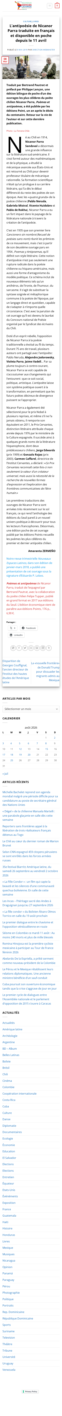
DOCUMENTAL (49, 1401)
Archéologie (9, 1036)
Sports (6, 1325)
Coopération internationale (19, 1093)
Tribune (7, 1350)
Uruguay (7, 1363)
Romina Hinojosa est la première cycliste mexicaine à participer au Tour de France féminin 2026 (27, 948)
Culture (27, 21)
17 (3, 754)
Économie (8, 1145)
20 (29, 754)
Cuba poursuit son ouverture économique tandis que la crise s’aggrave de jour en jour (29, 986)
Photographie (11, 1292)
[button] (49, 5)
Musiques (8, 1254)
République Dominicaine (17, 1318)
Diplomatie (9, 1126)
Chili (5, 1074)
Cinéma (7, 1081)
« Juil (5, 773)
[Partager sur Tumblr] (49, 648)
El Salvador (9, 1158)
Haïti (5, 1222)
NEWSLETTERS (32, 1401)
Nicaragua (8, 1260)
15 (46, 749)
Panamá (7, 1273)
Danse (6, 1119)
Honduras (8, 1235)
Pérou (6, 1286)
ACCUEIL (9, 1401)
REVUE (19, 1401)
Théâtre (7, 1344)
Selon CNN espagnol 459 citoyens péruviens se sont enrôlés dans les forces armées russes (29, 856)
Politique (8, 1299)
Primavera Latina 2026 (38, 1404)
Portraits (8, 1305)
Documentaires (12, 1132)
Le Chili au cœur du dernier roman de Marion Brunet (30, 843)
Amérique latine (12, 1029)
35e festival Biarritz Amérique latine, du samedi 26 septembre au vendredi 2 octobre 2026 (30, 871)
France (6, 1209)
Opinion (7, 1267)
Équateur (8, 1183)
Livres (35, 21)
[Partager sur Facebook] (19, 648)
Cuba (5, 1106)
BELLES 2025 (17, 1404)
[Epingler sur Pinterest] (37, 648)
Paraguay (8, 1280)
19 (20, 754)
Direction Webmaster (43, 49)
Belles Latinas (10, 1055)
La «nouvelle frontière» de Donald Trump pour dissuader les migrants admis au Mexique (45, 671)
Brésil (5, 1068)
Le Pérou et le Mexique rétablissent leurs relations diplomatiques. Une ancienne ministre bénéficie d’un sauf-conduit (27, 973)
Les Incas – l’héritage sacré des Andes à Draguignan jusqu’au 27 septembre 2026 (27, 903)
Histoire (7, 1228)
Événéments (10, 1196)
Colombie (8, 1087)
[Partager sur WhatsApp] (13, 648)
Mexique (7, 1248)
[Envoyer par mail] (31, 648)
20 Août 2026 (39, 1406)
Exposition (9, 1203)
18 (11, 754)
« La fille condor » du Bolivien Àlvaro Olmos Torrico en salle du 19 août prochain (29, 914)
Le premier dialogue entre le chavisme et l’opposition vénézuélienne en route (27, 924)
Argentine (8, 1042)
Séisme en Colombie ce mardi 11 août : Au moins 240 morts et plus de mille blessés (28, 935)
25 (11, 760)
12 (20, 749)
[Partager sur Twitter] (25, 648)
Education (8, 1151)
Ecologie (7, 1138)
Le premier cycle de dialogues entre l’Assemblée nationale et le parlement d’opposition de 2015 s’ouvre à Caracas (26, 999)
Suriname (8, 1331)
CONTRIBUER (23, 1406)
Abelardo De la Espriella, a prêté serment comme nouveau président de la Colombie (28, 961)
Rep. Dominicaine (13, 1312)
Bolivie (6, 1061)
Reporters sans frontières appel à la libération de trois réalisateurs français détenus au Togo (26, 830)
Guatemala (9, 1215)
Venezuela (8, 1370)
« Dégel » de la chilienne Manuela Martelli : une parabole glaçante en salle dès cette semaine (28, 815)
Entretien (8, 1177)
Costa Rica (8, 1100)
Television (8, 1337)
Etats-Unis (8, 1190)
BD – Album (9, 1048)
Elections (8, 1164)
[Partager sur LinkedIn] (43, 648)
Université (8, 1357)
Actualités (8, 1023)
